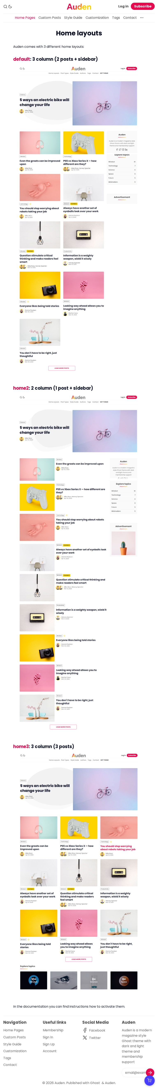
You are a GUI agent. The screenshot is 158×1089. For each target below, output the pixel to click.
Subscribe (142, 6)
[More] (141, 17)
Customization (97, 17)
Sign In (48, 1037)
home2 (21, 388)
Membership (53, 1030)
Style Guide (73, 17)
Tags (116, 17)
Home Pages (25, 17)
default (21, 59)
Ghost (95, 1083)
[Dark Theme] (10, 7)
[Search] (5, 7)
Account (50, 1051)
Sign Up (49, 1044)
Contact (130, 17)
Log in (123, 6)
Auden (60, 1083)
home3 (21, 746)
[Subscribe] (150, 1072)
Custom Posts (49, 17)
